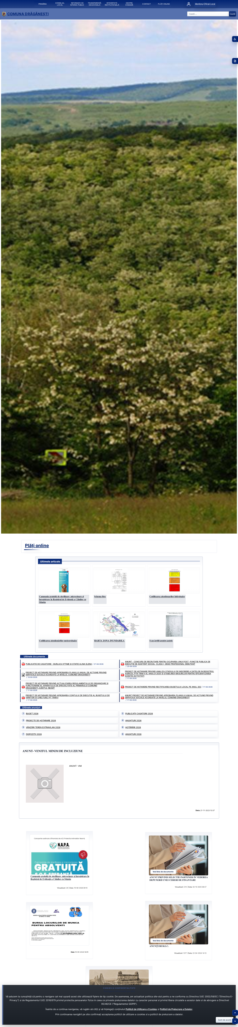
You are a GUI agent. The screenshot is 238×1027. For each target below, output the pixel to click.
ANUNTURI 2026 (133, 734)
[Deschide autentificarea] (188, 4)
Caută (232, 14)
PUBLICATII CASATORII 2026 (139, 713)
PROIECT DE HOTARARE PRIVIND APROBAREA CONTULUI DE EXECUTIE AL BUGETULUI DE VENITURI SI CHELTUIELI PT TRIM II (68, 696)
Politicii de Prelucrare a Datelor (176, 1009)
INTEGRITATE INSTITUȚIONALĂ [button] (112, 4)
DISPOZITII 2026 (34, 734)
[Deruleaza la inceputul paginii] (235, 1013)
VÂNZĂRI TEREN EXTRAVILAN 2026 (43, 727)
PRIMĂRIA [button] (42, 4)
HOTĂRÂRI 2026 (133, 727)
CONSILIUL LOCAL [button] (59, 4)
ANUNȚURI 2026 (133, 720)
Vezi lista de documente (163, 872)
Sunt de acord (224, 1020)
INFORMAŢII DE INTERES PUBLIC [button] (77, 4)
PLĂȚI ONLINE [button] (164, 4)
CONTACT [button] (146, 4)
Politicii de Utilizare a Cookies (141, 1009)
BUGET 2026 (32, 713)
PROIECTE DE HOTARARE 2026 (41, 720)
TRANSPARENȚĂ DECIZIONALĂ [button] (94, 4)
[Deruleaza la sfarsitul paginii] (235, 1021)
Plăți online (37, 545)
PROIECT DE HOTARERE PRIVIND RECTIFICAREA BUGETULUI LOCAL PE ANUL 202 (163, 687)
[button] (63, 580)
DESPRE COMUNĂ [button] (129, 4)
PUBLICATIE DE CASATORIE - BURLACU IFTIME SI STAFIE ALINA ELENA (59, 664)
